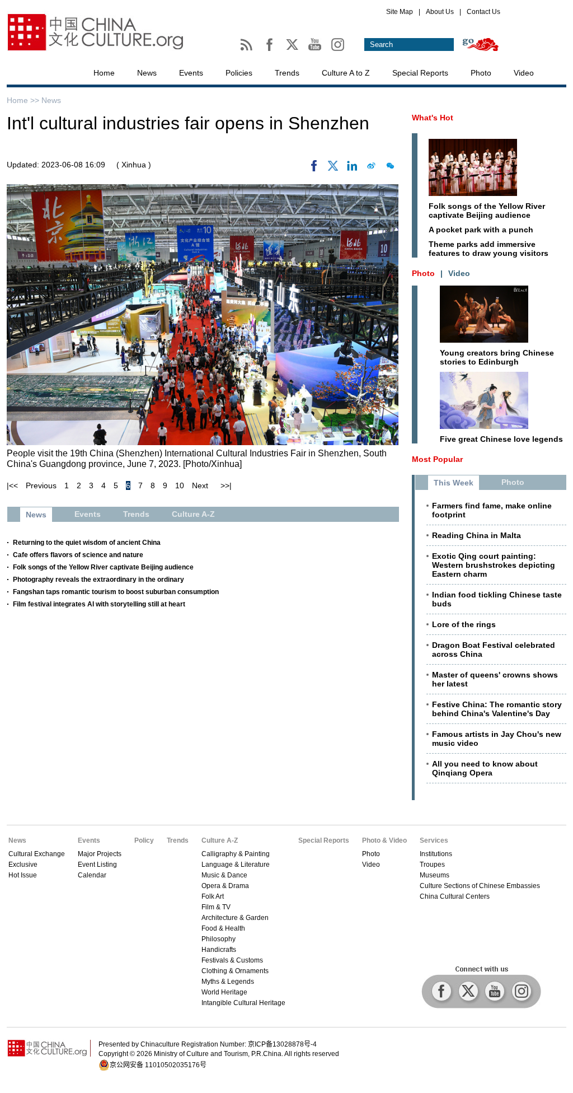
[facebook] (314, 168)
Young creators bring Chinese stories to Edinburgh (497, 357)
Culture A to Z (346, 72)
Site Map (399, 12)
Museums (434, 875)
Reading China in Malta (476, 535)
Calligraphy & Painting (235, 854)
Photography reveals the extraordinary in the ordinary (98, 579)
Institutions (436, 854)
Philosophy (218, 939)
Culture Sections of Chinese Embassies (480, 886)
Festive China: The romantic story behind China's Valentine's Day (497, 709)
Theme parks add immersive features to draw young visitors (488, 249)
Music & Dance (224, 875)
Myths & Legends (227, 981)
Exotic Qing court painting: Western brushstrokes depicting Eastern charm (493, 565)
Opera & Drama (225, 886)
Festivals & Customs (232, 960)
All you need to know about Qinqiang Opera (485, 768)
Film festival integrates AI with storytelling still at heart (99, 604)
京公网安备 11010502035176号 (158, 1065)
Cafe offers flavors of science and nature (78, 555)
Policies (239, 72)
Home (104, 72)
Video (524, 72)
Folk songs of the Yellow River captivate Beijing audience (103, 567)
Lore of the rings (464, 624)
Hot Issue (22, 875)
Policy (144, 840)
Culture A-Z (219, 840)
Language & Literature (235, 864)
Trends (287, 72)
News (147, 72)
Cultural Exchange (36, 854)
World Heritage (224, 992)
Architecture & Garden (235, 918)
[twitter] (333, 168)
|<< (12, 485)
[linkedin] (352, 168)
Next (200, 485)
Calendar (92, 875)
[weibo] (371, 168)
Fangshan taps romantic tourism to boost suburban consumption (116, 592)
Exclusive (22, 864)
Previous (41, 485)
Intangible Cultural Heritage (243, 1003)
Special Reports (420, 72)
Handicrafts (218, 950)
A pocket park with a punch (481, 229)
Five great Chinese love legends (501, 439)
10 (179, 485)
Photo (481, 72)
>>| (226, 485)
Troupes (432, 864)
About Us (440, 12)
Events (191, 72)
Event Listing (97, 864)
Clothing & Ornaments (235, 971)
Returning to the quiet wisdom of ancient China (87, 542)
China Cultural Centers (455, 896)
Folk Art (212, 896)
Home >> (24, 100)
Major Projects (99, 854)
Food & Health (223, 928)
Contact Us (483, 12)
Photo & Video (384, 840)
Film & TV (216, 907)
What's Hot (432, 117)
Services (434, 840)
